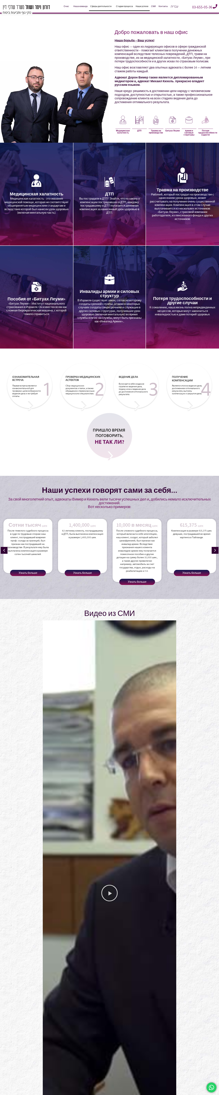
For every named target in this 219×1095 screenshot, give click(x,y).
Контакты (163, 6)
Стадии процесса (124, 6)
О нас (66, 6)
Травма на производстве (156, 131)
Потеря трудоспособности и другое (207, 132)
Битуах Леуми (172, 130)
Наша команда (80, 6)
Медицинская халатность (123, 131)
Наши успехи (142, 6)
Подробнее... (36, 211)
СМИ (153, 6)
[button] (4, 550)
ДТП (139, 130)
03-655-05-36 (202, 7)
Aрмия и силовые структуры (189, 132)
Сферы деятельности (101, 6)
